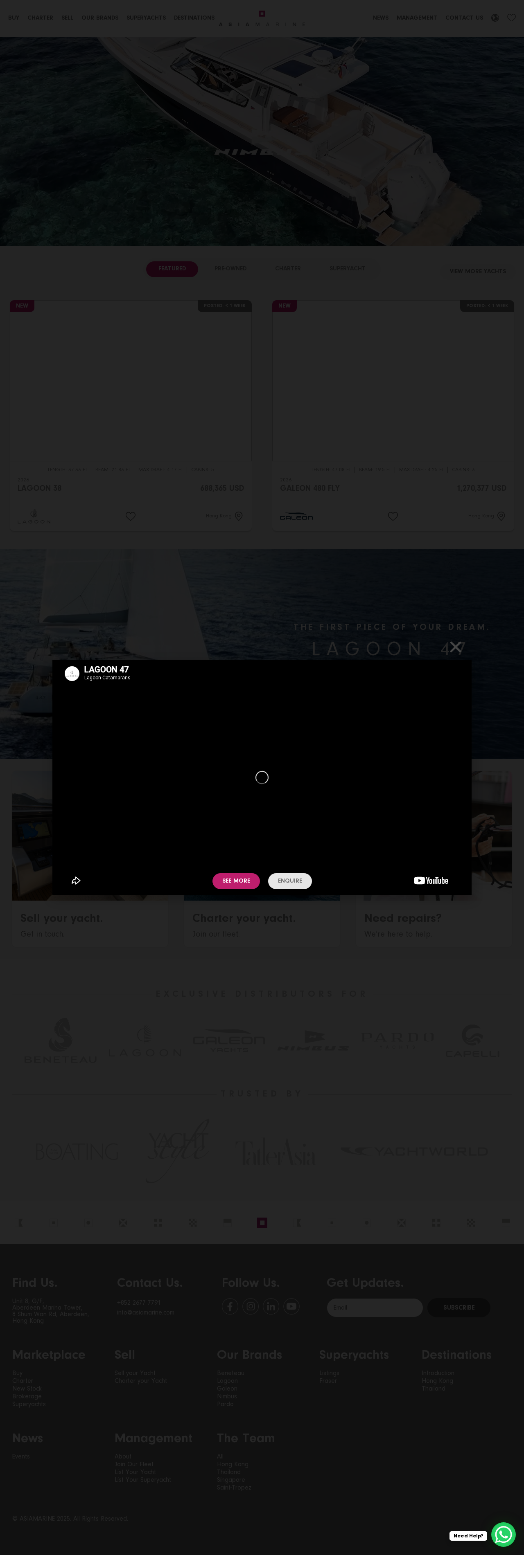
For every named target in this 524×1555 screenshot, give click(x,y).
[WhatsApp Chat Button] (503, 1534)
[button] (455, 647)
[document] (262, 777)
